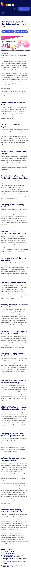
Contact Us (24, 8)
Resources (3, 53)
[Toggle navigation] (3, 13)
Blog (7, 53)
